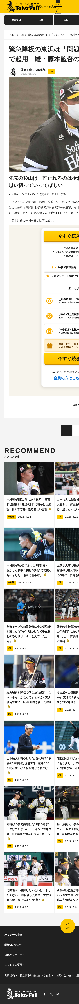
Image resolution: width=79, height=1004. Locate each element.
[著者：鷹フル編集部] (13, 71)
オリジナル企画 (13, 934)
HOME (12, 35)
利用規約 (9, 975)
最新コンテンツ (13, 944)
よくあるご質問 (13, 964)
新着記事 (17, 19)
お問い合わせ (63, 975)
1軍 (41, 19)
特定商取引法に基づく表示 (35, 975)
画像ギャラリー (13, 954)
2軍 (66, 19)
